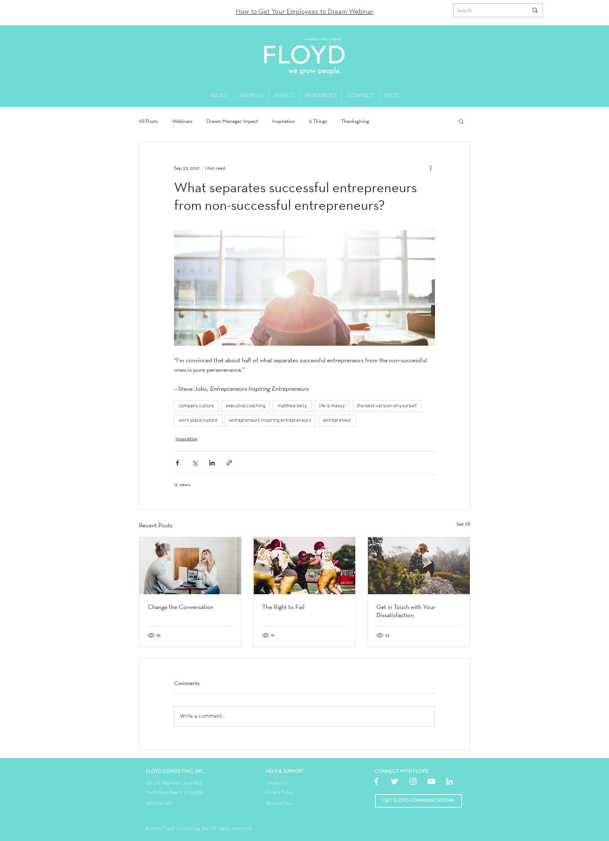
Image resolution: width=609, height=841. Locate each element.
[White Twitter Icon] (394, 781)
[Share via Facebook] (177, 462)
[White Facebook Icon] (376, 781)
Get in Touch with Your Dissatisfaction (405, 611)
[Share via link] (229, 462)
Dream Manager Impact (232, 121)
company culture (196, 406)
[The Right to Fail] (305, 565)
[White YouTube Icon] (431, 781)
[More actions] (430, 168)
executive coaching (245, 406)
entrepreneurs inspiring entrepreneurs (270, 420)
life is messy (332, 406)
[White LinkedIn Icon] (449, 781)
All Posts (148, 121)
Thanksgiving (355, 121)
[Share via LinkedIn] (212, 462)
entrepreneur (337, 420)
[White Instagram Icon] (413, 781)
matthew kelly (292, 406)
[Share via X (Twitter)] (194, 462)
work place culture (198, 420)
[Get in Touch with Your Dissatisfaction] (419, 565)
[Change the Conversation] (190, 565)
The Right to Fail (283, 607)
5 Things (318, 121)
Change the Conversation (181, 607)
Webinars (182, 121)
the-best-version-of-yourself (387, 406)
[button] (461, 121)
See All (463, 524)
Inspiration (283, 121)
